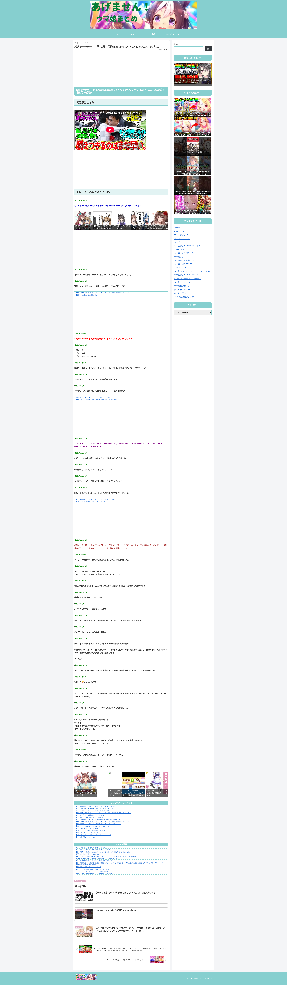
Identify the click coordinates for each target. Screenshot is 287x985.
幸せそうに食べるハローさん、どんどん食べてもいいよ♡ (93, 397)
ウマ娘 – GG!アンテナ (184, 264)
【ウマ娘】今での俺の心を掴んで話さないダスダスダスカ (93, 850)
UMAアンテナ (180, 268)
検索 (176, 44)
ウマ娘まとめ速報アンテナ (186, 260)
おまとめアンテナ (182, 293)
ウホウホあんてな (182, 239)
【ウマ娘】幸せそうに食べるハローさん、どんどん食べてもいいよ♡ (96, 499)
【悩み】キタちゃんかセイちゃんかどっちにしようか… (92, 826)
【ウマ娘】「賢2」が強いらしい (85, 837)
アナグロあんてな (182, 235)
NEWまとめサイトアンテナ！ (187, 279)
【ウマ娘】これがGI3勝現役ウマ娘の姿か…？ (89, 817)
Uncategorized (81, 881)
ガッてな (178, 242)
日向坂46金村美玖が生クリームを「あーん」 (89, 854)
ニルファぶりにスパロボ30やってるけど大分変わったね (92, 869)
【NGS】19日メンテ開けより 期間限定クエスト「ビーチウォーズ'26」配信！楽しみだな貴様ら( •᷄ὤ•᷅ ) (106, 856)
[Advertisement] (121, 67)
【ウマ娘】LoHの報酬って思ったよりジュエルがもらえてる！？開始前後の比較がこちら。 (103, 293)
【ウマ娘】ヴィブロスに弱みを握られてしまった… (91, 847)
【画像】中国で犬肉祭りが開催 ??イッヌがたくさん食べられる (95, 873)
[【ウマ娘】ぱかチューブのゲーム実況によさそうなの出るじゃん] (109, 773)
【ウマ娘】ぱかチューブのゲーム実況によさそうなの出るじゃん (95, 808)
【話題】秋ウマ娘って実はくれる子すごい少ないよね (92, 828)
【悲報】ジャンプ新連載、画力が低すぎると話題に (91, 501)
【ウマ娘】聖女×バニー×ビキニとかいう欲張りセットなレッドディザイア (98, 819)
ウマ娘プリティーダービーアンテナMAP (192, 271)
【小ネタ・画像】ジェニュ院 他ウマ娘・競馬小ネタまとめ (94, 861)
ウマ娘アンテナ (181, 257)
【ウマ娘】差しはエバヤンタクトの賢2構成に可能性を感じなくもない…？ (98, 400)
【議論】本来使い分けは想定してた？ (87, 295)
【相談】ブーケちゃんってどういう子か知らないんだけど (93, 835)
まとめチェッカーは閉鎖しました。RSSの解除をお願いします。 (95, 871)
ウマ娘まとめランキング (185, 253)
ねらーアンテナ (181, 231)
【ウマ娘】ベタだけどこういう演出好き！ (88, 867)
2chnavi (177, 228)
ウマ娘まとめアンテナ (184, 282)
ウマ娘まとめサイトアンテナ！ (188, 275)
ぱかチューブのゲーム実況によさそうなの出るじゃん (92, 815)
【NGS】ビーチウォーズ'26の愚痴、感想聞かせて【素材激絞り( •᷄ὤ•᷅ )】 (97, 858)
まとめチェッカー (182, 289)
